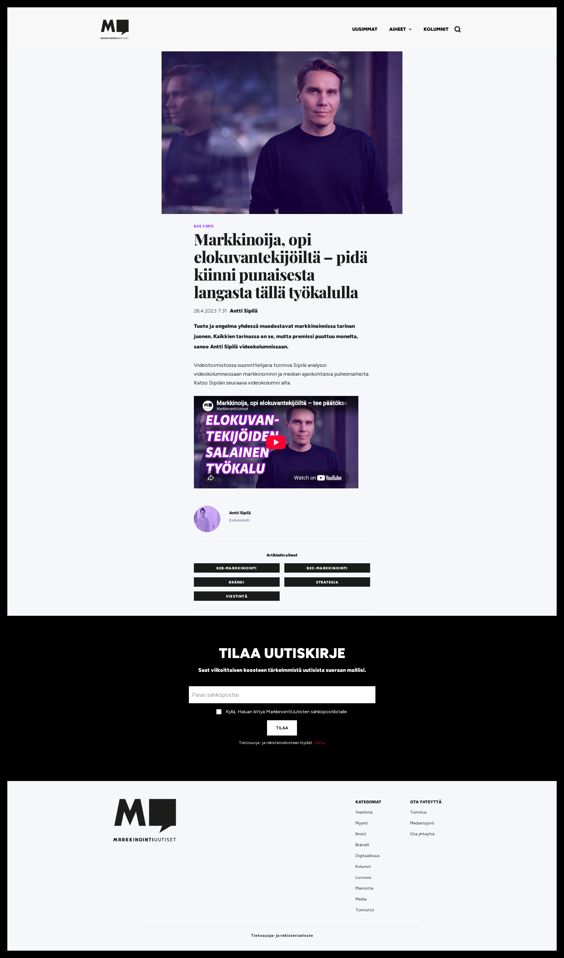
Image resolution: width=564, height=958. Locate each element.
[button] (400, 29)
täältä (319, 742)
